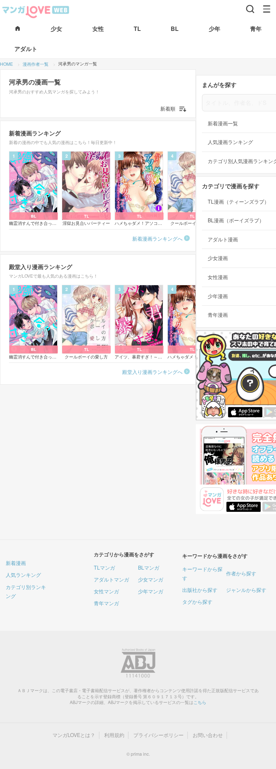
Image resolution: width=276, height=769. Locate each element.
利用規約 (114, 735)
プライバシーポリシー (158, 735)
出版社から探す (199, 589)
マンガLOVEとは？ (73, 735)
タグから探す (197, 601)
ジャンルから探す (246, 589)
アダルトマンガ (111, 579)
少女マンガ (150, 579)
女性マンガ (106, 591)
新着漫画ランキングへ (157, 238)
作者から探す (241, 573)
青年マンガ (106, 603)
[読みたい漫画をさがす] (250, 9)
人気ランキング (23, 574)
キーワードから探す (202, 573)
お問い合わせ (208, 735)
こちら (199, 702)
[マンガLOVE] (36, 11)
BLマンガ (148, 567)
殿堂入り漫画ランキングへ (152, 371)
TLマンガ (104, 567)
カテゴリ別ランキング (26, 591)
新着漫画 (16, 562)
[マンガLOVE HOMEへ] (17, 29)
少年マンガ (150, 591)
